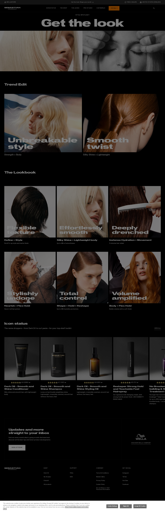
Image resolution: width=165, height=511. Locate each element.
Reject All (126, 506)
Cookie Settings (112, 506)
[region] (82, 506)
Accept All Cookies (139, 506)
